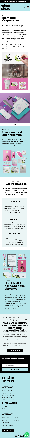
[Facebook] (16, 436)
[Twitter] (18, 436)
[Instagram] (23, 436)
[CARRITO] (24, 7)
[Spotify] (28, 436)
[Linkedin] (21, 436)
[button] (28, 7)
